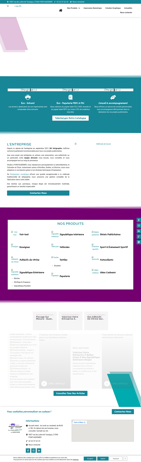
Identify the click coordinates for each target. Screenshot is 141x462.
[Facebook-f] (139, 220)
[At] (139, 242)
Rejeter (103, 458)
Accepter (90, 458)
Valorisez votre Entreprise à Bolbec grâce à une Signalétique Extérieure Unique (70, 318)
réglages (76, 459)
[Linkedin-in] (139, 231)
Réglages (116, 458)
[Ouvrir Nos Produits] (79, 8)
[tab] (129, 37)
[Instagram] (139, 225)
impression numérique (20, 174)
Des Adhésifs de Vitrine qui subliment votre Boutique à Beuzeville (95, 318)
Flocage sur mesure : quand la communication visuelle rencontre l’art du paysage (44, 318)
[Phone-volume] (139, 236)
